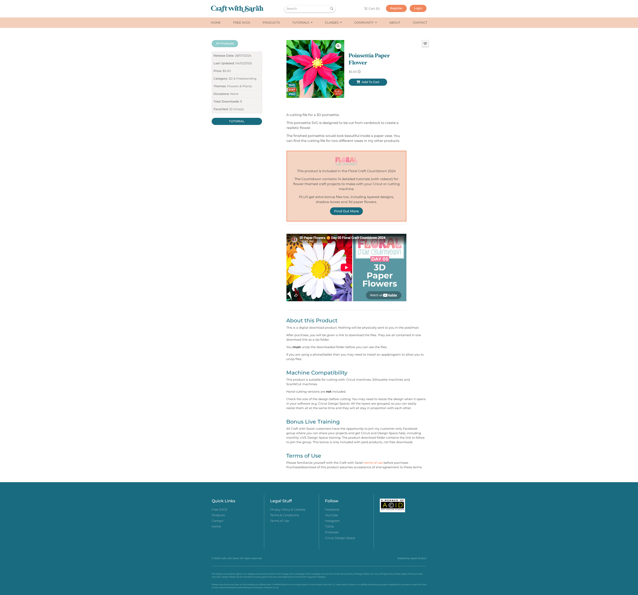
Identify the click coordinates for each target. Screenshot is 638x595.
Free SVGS (241, 22)
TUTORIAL (237, 121)
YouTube (331, 515)
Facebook (332, 509)
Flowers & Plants (239, 86)
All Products (225, 43)
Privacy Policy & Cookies (287, 509)
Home (216, 22)
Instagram (332, 521)
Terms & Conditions (284, 515)
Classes (332, 22)
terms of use (373, 463)
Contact (420, 22)
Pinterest (331, 532)
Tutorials (301, 22)
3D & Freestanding (242, 78)
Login (418, 8)
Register (396, 8)
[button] (338, 46)
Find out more (346, 211)
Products (271, 22)
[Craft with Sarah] (237, 8)
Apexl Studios (418, 558)
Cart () (374, 8)
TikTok (329, 526)
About (394, 22)
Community (364, 22)
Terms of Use (279, 521)
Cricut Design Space (340, 538)
